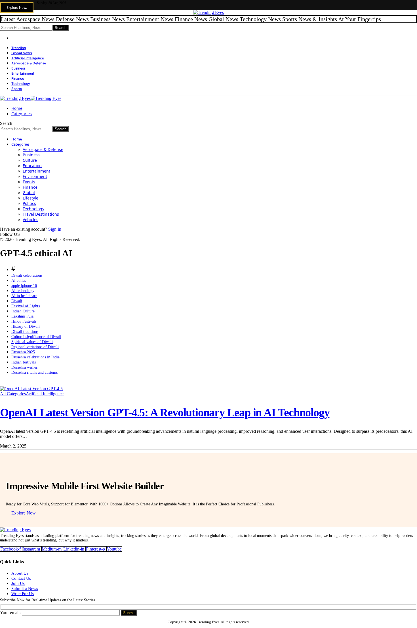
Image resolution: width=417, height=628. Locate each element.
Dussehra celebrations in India (35, 357)
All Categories (13, 393)
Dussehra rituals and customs (34, 372)
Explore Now (23, 513)
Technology (20, 83)
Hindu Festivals (23, 321)
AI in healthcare (24, 296)
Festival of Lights (25, 306)
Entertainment (22, 73)
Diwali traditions (24, 331)
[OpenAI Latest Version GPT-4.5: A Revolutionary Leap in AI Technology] (31, 388)
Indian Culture (23, 311)
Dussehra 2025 (23, 352)
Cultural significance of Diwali (36, 337)
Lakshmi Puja (22, 316)
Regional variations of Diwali (35, 347)
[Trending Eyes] (30, 98)
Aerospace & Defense (28, 63)
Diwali (16, 301)
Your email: (11, 612)
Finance (17, 78)
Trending (18, 48)
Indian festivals (23, 362)
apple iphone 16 (24, 285)
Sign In (54, 229)
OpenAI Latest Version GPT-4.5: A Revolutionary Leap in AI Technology (164, 412)
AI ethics (18, 280)
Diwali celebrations (26, 275)
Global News (21, 53)
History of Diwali (25, 326)
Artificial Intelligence (27, 58)
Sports (16, 89)
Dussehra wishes (24, 367)
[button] (16, 7)
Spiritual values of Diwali (32, 342)
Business (18, 68)
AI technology (22, 291)
